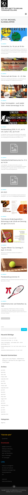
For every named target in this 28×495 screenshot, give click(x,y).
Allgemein (3, 43)
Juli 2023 (3, 401)
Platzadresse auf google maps (8, 470)
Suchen (2, 326)
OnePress (8, 491)
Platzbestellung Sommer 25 (10, 277)
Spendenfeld (4, 438)
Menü (26, 14)
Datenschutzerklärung (7, 481)
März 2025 (3, 383)
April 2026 (3, 372)
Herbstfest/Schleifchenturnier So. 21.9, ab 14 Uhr (11, 350)
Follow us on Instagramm (7, 465)
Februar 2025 (4, 385)
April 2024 (3, 394)
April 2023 (3, 403)
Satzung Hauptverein (6, 472)
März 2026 (3, 374)
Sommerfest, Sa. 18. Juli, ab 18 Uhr (12, 46)
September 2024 (4, 387)
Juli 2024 (3, 390)
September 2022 (4, 405)
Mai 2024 (3, 392)
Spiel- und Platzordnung (7, 453)
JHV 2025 (4, 192)
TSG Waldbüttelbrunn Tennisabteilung (11, 9)
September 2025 (4, 379)
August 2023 (4, 398)
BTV (3, 474)
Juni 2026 (3, 370)
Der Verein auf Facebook (7, 468)
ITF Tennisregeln (5, 457)
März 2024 (3, 396)
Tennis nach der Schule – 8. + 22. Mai (13, 76)
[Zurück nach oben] (14, 486)
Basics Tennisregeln (6, 455)
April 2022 (3, 412)
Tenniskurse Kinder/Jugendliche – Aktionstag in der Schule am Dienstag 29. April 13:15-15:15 (13, 221)
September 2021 (4, 414)
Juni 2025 (3, 381)
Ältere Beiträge (5, 318)
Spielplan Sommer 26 (6, 446)
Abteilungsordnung (6, 451)
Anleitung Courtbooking (7, 448)
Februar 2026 (4, 376)
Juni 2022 (3, 409)
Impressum (4, 479)
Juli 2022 (3, 407)
